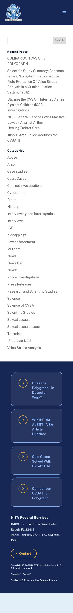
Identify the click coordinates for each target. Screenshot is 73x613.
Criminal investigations (24, 186)
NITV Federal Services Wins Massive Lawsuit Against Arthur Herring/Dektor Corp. (36, 122)
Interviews (15, 221)
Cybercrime (16, 193)
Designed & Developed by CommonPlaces (34, 580)
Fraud (11, 200)
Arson (11, 164)
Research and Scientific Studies (32, 291)
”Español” (16, 574)
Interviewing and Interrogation (31, 214)
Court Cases (16, 178)
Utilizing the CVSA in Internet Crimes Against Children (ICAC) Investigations (35, 104)
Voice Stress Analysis (24, 348)
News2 (12, 270)
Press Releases (19, 284)
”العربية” (27, 574)
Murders (14, 249)
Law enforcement (21, 242)
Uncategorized (19, 341)
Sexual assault (18, 320)
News (11, 256)
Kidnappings (16, 235)
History (13, 207)
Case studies (17, 171)
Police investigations (23, 277)
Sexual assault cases (23, 327)
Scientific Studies (21, 312)
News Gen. (15, 263)
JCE (10, 228)
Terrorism (14, 334)
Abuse (12, 157)
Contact (25, 553)
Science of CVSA (20, 305)
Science (13, 298)
